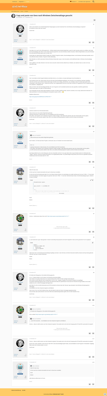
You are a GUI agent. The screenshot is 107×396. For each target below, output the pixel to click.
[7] (32, 189)
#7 (93, 213)
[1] (32, 182)
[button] (73, 1)
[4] (32, 186)
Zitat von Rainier (35, 366)
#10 (93, 305)
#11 (93, 338)
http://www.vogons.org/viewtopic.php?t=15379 (46, 314)
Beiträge (15, 41)
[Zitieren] (93, 42)
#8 (93, 237)
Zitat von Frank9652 (36, 135)
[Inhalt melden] (90, 42)
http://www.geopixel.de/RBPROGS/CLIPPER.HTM (39, 96)
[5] (32, 187)
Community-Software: (53, 394)
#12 (93, 362)
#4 (93, 108)
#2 (93, 47)
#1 (93, 24)
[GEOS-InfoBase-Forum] (53, 6)
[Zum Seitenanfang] (105, 394)
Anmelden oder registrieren (84, 1)
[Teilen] (94, 20)
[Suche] (93, 1)
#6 (93, 167)
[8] (32, 191)
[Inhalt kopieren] (93, 180)
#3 (93, 75)
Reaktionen (16, 39)
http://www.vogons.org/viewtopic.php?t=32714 (57, 216)
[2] (32, 183)
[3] (32, 184)
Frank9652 (20, 17)
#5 (93, 131)
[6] (32, 188)
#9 (93, 272)
